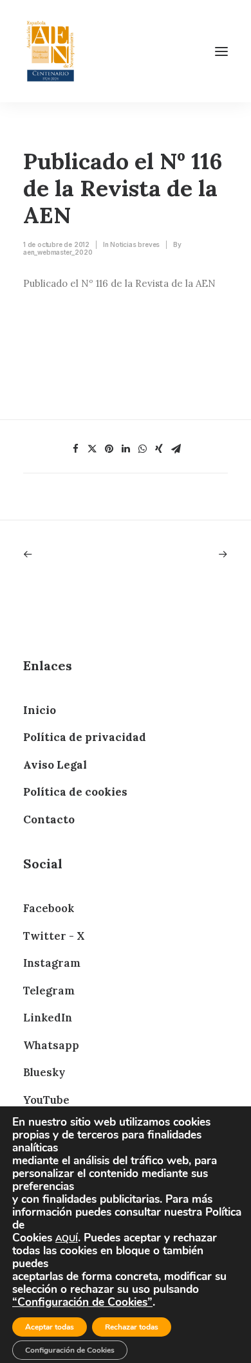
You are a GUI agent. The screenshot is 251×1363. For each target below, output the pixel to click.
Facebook (48, 908)
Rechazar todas (131, 1327)
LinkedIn (47, 1018)
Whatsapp (51, 1045)
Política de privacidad (84, 737)
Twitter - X (53, 936)
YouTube (46, 1100)
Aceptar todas (49, 1327)
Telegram (49, 990)
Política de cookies (75, 792)
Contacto (49, 819)
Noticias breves (135, 244)
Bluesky (44, 1072)
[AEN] (50, 51)
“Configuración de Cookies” (82, 1302)
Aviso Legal (55, 765)
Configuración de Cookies (70, 1350)
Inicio (39, 710)
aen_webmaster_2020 (57, 252)
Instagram (51, 963)
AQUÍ (66, 1238)
